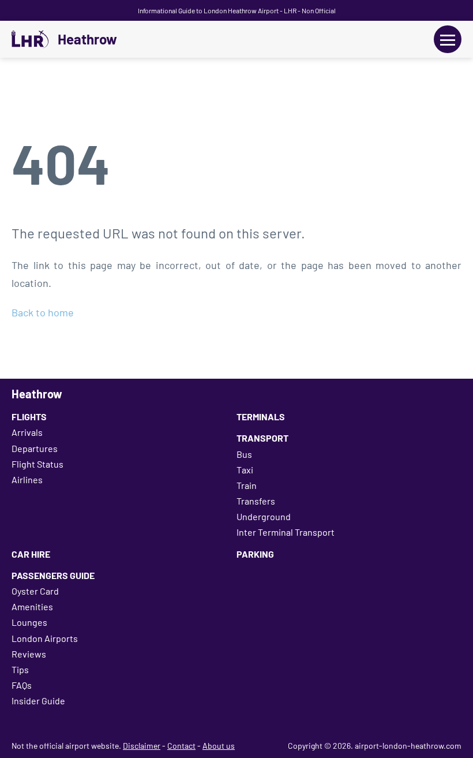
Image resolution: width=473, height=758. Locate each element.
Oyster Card (35, 590)
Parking (255, 553)
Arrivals (27, 432)
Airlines (27, 479)
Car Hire (31, 553)
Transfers (255, 500)
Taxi (244, 469)
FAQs (22, 684)
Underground (263, 516)
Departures (35, 448)
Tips (20, 669)
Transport (262, 437)
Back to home (43, 312)
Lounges (29, 622)
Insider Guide (38, 700)
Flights (29, 416)
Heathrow (87, 39)
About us (218, 745)
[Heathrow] (30, 39)
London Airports (45, 638)
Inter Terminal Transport (285, 532)
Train (246, 485)
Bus (244, 454)
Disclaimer (141, 745)
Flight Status (37, 463)
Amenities (32, 606)
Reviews (29, 653)
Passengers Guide (53, 575)
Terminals (260, 416)
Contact (181, 745)
